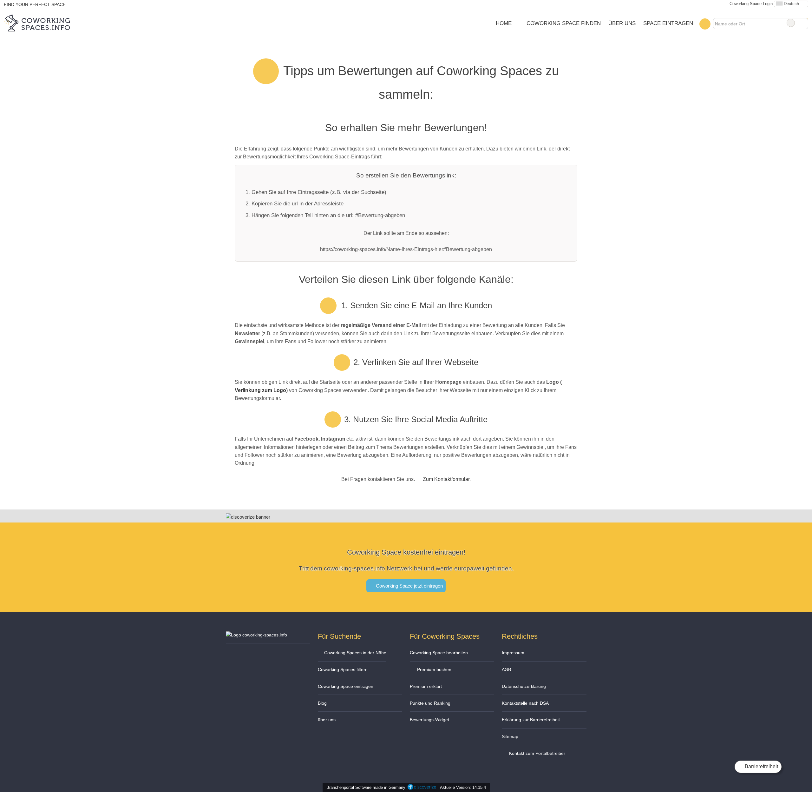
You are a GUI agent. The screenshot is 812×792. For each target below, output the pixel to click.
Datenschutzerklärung (524, 686)
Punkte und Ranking (430, 703)
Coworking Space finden (564, 23)
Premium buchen (433, 669)
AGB (506, 669)
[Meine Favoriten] (705, 24)
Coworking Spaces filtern (343, 669)
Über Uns (622, 23)
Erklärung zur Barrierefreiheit (531, 719)
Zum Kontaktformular (446, 479)
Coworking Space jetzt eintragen (409, 586)
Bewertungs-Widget (429, 719)
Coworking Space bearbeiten (439, 652)
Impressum (513, 652)
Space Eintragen (668, 23)
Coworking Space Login (750, 3)
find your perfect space (35, 4)
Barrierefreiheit (760, 766)
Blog (322, 703)
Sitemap (510, 736)
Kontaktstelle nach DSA (525, 703)
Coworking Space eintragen (345, 686)
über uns (327, 719)
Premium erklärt (426, 686)
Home (504, 23)
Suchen (803, 23)
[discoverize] (248, 517)
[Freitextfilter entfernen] (791, 23)
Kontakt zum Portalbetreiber (536, 753)
